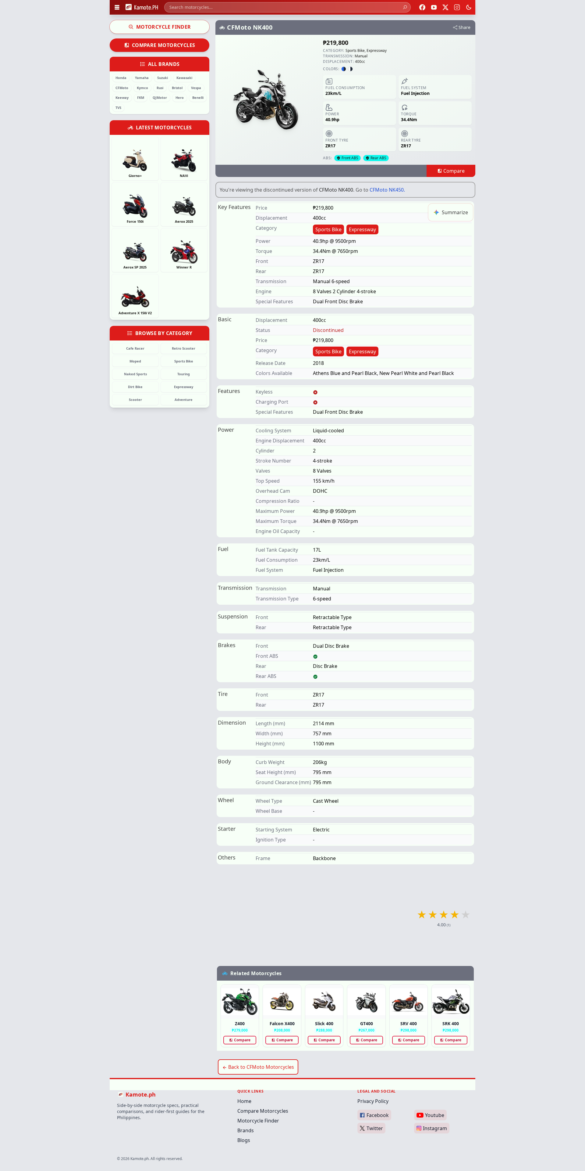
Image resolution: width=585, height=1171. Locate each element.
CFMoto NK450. (387, 189)
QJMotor (160, 97)
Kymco (142, 87)
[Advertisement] (345, 918)
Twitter (375, 1128)
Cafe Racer (135, 348)
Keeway (122, 97)
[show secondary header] (117, 7)
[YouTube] (433, 7)
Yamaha (142, 77)
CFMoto (121, 87)
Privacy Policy (372, 1101)
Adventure (184, 399)
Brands (245, 1130)
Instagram (435, 1128)
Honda (120, 77)
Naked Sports (135, 374)
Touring (183, 374)
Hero (180, 97)
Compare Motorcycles (163, 45)
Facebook (378, 1115)
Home (244, 1101)
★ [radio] (422, 914)
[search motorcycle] (405, 7)
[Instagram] (457, 7)
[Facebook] (422, 7)
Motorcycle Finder (163, 26)
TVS (118, 107)
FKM (140, 97)
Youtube (434, 1115)
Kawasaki (184, 77)
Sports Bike (183, 361)
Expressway (183, 386)
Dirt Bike (135, 386)
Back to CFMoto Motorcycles (260, 1067)
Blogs (243, 1140)
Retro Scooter (183, 348)
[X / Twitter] (445, 7)
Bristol (177, 87)
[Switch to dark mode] (468, 7)
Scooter (135, 399)
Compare (242, 1040)
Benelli (198, 97)
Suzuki (162, 77)
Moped (135, 361)
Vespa (196, 87)
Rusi (160, 87)
